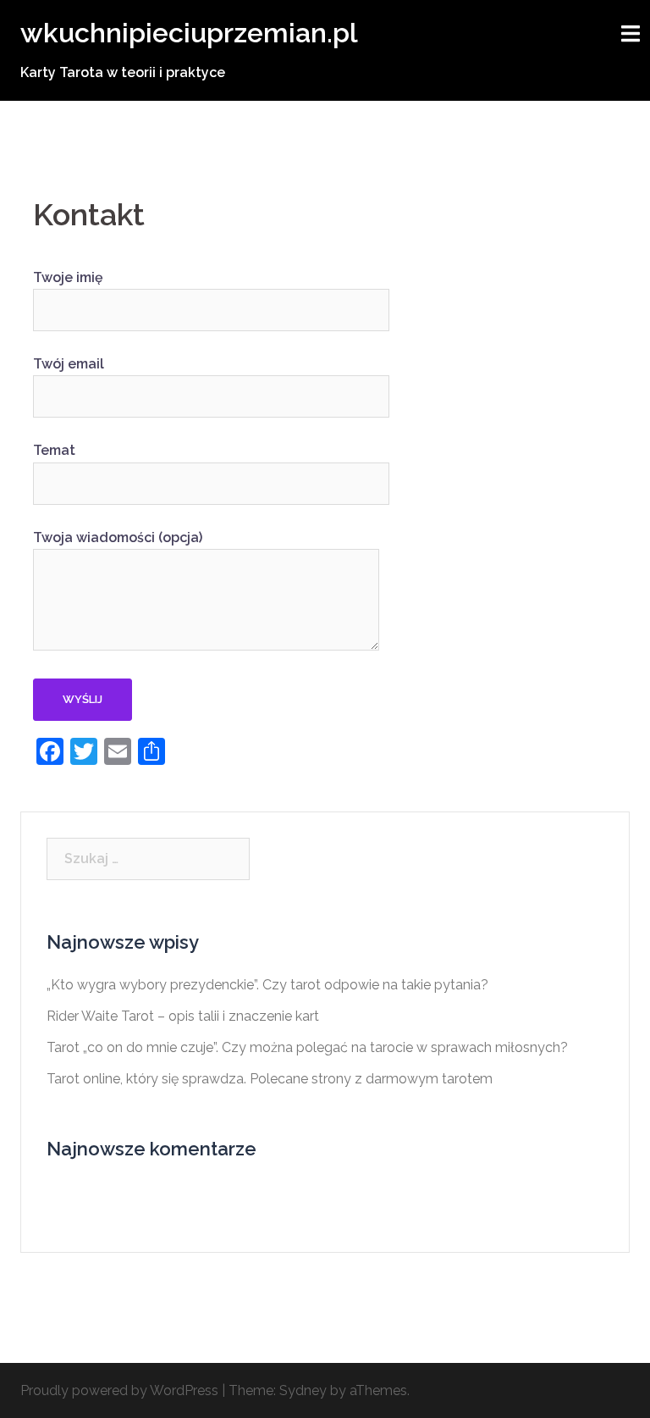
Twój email (68, 364)
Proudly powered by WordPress (119, 1390)
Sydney (303, 1390)
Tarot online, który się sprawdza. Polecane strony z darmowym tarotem (270, 1079)
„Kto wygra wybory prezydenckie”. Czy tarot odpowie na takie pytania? (267, 985)
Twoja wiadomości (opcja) (117, 537)
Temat (54, 450)
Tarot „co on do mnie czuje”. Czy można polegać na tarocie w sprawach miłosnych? (307, 1047)
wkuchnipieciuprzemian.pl (189, 32)
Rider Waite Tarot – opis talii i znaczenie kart (183, 1016)
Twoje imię (68, 277)
